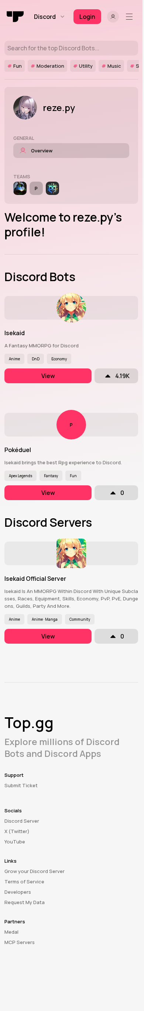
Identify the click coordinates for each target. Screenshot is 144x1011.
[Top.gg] (15, 16)
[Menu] (131, 17)
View (48, 376)
